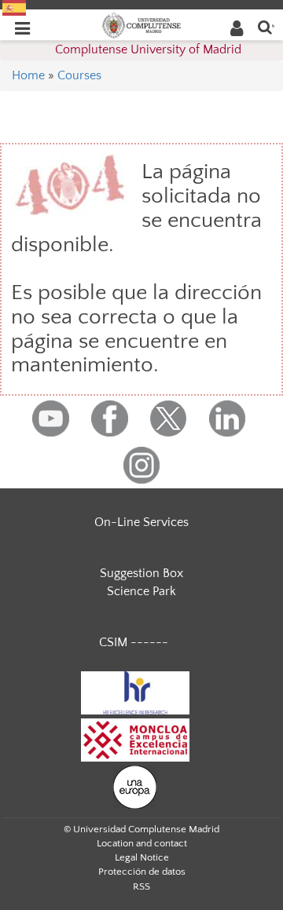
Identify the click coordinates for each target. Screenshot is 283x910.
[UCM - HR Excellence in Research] (135, 692)
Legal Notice (142, 857)
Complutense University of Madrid (148, 49)
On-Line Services (141, 522)
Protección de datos (142, 871)
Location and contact (142, 843)
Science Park (141, 591)
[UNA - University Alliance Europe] (134, 787)
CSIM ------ (133, 642)
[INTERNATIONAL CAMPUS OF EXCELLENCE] (135, 740)
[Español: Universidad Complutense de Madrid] (14, 7)
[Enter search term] (265, 26)
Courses (79, 75)
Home (28, 75)
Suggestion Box (141, 573)
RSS (141, 886)
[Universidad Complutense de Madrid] (141, 24)
